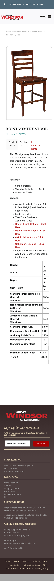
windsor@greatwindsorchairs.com (20, 543)
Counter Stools (37, 32)
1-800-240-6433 (13, 532)
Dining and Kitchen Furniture (17, 32)
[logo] (12, 15)
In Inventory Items (35, 145)
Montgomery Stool (13, 35)
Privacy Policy (41, 568)
